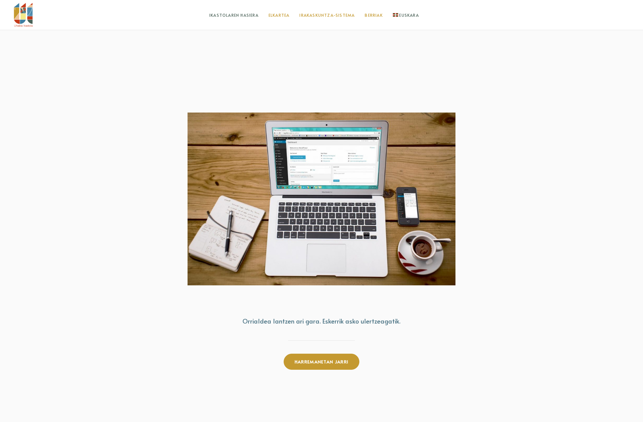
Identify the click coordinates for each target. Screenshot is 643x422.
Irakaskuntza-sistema (327, 15)
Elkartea (279, 15)
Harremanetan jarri (321, 362)
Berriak (373, 15)
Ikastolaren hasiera (234, 15)
